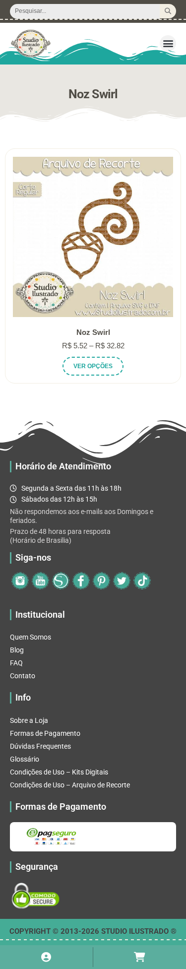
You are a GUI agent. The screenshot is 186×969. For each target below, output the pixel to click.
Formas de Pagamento (45, 733)
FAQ (16, 663)
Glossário (24, 759)
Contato (22, 676)
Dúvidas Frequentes (40, 746)
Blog (17, 650)
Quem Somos (30, 637)
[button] (168, 43)
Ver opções (93, 366)
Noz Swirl (93, 332)
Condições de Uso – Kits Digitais (59, 772)
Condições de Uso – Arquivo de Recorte (70, 785)
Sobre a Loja (29, 720)
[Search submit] (168, 11)
